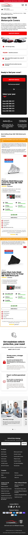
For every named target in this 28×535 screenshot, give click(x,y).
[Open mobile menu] (26, 5)
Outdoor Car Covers (5, 493)
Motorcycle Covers (8, 13)
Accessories (16, 465)
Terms (4, 532)
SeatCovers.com (18, 497)
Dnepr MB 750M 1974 (8, 108)
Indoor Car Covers (5, 491)
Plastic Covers (17, 458)
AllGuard (17, 525)
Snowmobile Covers (18, 456)
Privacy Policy (13, 532)
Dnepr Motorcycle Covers (17, 13)
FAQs (2, 475)
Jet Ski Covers (4, 463)
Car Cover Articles (19, 475)
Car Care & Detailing (18, 463)
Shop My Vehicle (14, 33)
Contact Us (3, 477)
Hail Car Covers (4, 486)
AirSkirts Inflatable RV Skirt (21, 494)
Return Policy (8, 532)
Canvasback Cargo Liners (20, 488)
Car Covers (3, 451)
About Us (17, 477)
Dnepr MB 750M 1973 (8, 111)
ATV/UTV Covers (5, 465)
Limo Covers (4, 461)
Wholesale (23, 532)
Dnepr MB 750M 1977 (8, 101)
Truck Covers (4, 456)
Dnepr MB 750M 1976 (8, 103)
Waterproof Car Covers (6, 488)
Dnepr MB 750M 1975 (8, 106)
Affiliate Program (18, 532)
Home (2, 13)
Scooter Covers (17, 454)
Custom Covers (17, 461)
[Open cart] (23, 5)
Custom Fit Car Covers (6, 495)
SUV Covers (3, 454)
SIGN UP (24, 443)
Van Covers (3, 458)
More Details (14, 217)
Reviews (16, 472)
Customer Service (5, 472)
